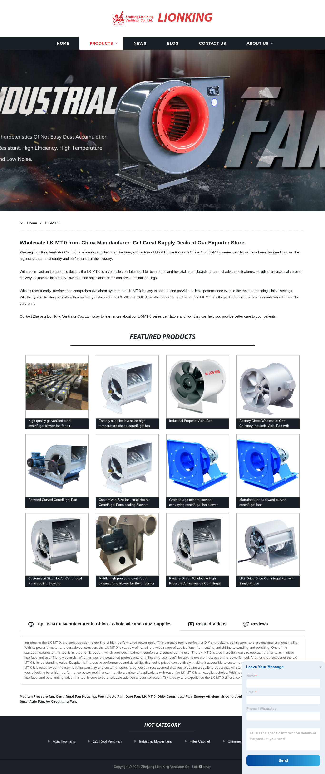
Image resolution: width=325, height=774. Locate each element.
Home (63, 43)
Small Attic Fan (32, 701)
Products (101, 43)
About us (257, 43)
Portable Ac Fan (110, 696)
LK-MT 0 (52, 223)
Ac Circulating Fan (61, 701)
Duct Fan (132, 696)
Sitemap (205, 767)
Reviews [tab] (259, 624)
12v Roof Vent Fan (107, 741)
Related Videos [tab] (211, 624)
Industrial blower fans (155, 741)
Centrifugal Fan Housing (76, 696)
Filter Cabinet (200, 741)
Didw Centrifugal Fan (175, 696)
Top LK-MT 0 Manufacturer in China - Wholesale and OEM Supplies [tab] (104, 624)
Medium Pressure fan (37, 696)
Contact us (212, 43)
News (139, 43)
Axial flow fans (64, 741)
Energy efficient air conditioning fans (224, 696)
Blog (172, 43)
